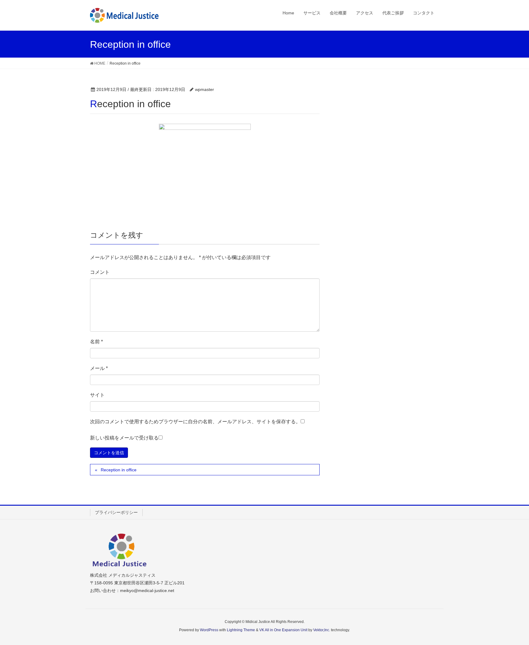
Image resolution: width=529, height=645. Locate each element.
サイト (97, 395)
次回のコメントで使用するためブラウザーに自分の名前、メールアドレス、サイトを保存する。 (195, 421)
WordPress (209, 630)
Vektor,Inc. (321, 630)
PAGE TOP (511, 620)
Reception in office (119, 469)
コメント (100, 272)
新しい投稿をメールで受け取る (124, 437)
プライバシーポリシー (116, 512)
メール (99, 368)
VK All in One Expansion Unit (283, 630)
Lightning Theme (241, 630)
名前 (96, 341)
